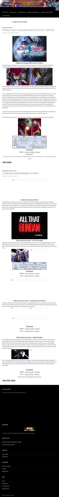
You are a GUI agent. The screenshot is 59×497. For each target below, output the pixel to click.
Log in (3, 480)
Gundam (4, 27)
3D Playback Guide (22, 12)
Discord (34, 117)
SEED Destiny (10, 27)
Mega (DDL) (29, 154)
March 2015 (5, 456)
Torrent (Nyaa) (29, 273)
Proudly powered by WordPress (8, 495)
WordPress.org (5, 488)
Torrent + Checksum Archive (47, 12)
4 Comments (15, 176)
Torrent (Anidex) (30, 152)
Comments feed (5, 486)
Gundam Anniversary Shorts (20, 173)
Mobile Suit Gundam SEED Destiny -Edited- (28, 30)
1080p (4, 162)
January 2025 (5, 454)
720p (8, 380)
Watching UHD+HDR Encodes (33, 12)
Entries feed (4, 483)
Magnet (37, 152)
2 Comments (16, 32)
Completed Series (5, 15)
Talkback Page (13, 12)
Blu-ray (9, 162)
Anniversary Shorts (7, 170)
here (14, 97)
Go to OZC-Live (5, 12)
